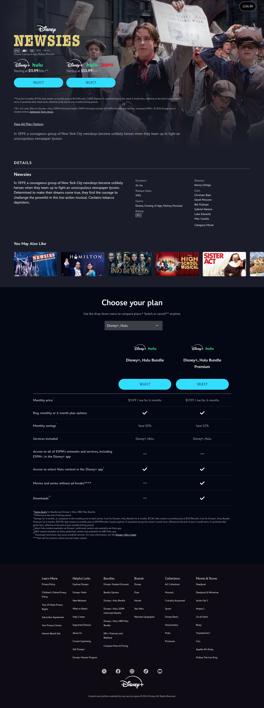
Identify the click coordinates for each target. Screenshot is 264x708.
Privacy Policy (48, 584)
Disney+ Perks (80, 592)
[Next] (256, 263)
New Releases (79, 600)
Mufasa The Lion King (206, 657)
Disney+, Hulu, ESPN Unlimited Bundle (114, 610)
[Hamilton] (82, 264)
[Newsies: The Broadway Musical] (35, 264)
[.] (104, 671)
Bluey (198, 625)
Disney (137, 584)
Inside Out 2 (202, 600)
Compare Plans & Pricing (116, 646)
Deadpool (201, 584)
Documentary (171, 625)
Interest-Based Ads (51, 633)
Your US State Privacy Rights (52, 607)
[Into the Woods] (130, 264)
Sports (168, 608)
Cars (198, 641)
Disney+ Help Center (126, 534)
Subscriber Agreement (53, 617)
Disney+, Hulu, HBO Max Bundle (116, 623)
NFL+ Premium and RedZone (113, 635)
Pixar (136, 592)
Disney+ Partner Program (85, 657)
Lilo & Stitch (202, 617)
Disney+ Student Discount (116, 584)
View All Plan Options (28, 124)
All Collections (172, 584)
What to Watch (80, 608)
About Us (77, 633)
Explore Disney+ (81, 584)
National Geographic (144, 617)
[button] (86, 578)
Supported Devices (82, 625)
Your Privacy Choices (52, 625)
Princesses (170, 641)
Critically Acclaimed (175, 600)
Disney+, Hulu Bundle (114, 600)
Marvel (137, 600)
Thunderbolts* (203, 633)
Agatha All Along (204, 649)
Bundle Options (111, 592)
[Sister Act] (224, 264)
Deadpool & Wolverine (207, 592)
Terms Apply (40, 512)
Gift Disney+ (79, 649)
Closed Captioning (82, 641)
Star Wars (139, 608)
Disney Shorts (171, 617)
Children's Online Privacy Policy (54, 594)
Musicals (169, 592)
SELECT (38, 82)
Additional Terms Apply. (42, 111)
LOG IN (248, 6)
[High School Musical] (177, 264)
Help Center (79, 617)
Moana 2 (200, 608)
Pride (167, 633)
